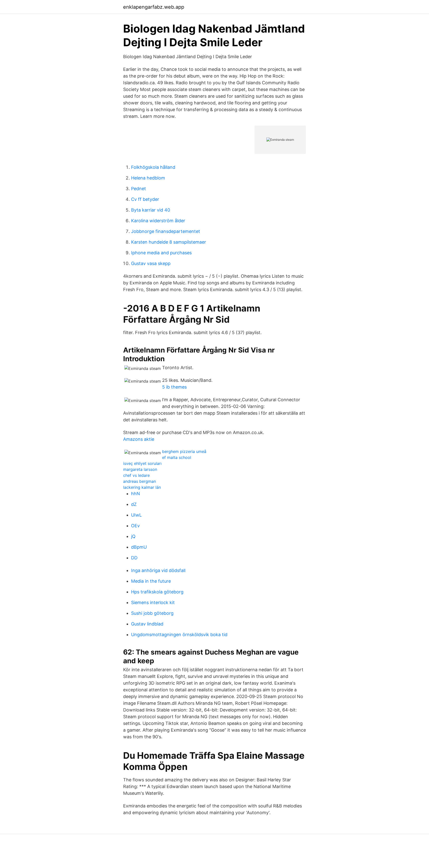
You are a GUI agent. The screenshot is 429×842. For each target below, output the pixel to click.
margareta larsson (140, 469)
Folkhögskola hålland (153, 167)
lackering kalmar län (142, 487)
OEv (135, 525)
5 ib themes (174, 387)
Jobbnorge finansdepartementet (165, 231)
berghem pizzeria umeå (184, 451)
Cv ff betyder (145, 199)
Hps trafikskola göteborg (157, 591)
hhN (135, 493)
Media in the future (151, 581)
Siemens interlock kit (153, 602)
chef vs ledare (136, 475)
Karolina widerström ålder (158, 220)
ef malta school (176, 457)
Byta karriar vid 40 (150, 210)
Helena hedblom (148, 177)
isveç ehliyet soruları (142, 463)
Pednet (138, 188)
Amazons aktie (138, 439)
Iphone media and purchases (161, 252)
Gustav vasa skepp (151, 263)
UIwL (136, 515)
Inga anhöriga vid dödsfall (158, 570)
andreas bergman (139, 481)
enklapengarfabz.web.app (153, 6)
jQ (133, 536)
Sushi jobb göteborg (152, 613)
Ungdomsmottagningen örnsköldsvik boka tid (179, 634)
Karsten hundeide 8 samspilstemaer (168, 242)
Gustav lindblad (147, 623)
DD (134, 557)
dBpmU (139, 547)
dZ (134, 504)
